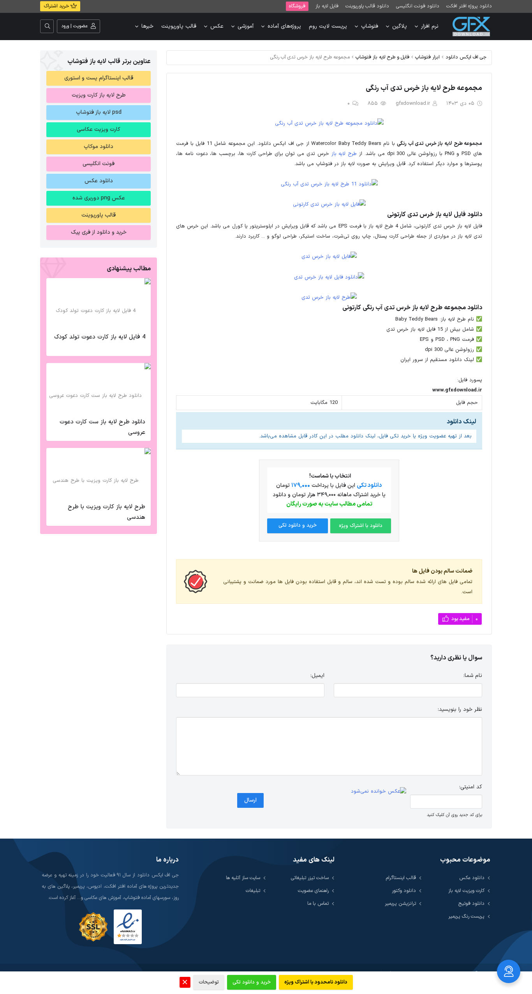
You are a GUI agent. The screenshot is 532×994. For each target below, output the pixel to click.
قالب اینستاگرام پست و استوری (98, 78)
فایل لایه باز (326, 6)
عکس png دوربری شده (98, 198)
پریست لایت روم (328, 26)
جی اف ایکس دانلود (466, 57)
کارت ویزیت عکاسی (98, 129)
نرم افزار (430, 26)
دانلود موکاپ (98, 147)
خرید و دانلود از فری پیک (99, 232)
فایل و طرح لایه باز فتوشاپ (382, 57)
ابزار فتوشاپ (427, 57)
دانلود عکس (99, 181)
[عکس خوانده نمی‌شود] (378, 791)
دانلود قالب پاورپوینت (367, 6)
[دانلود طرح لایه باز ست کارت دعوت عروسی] (98, 388)
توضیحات (209, 982)
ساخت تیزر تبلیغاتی (310, 877)
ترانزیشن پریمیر (400, 903)
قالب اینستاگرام (401, 877)
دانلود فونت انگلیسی (417, 6)
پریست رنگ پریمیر (466, 916)
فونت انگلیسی (99, 164)
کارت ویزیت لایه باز (466, 890)
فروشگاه (297, 6)
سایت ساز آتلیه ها (243, 877)
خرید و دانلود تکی (297, 525)
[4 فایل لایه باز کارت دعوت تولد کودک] (98, 303)
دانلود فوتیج (471, 903)
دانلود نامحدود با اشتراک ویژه (315, 982)
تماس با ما (318, 903)
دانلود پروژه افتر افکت (469, 6)
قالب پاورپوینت (178, 26)
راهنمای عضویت (313, 890)
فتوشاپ (369, 26)
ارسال (250, 800)
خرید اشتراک (57, 6)
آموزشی (246, 26)
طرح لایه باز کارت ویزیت (99, 95)
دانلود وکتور (404, 890)
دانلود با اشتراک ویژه (360, 526)
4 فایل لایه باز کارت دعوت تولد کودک (99, 337)
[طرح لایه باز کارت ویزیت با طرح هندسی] (98, 473)
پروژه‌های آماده (284, 26)
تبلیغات (253, 890)
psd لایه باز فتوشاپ (99, 112)
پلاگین (399, 26)
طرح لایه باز (344, 154)
